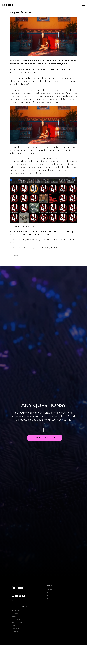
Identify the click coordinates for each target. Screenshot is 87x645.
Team (47, 344)
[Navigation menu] (83, 5)
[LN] (16, 347)
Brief (47, 347)
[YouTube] (23, 347)
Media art (15, 377)
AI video (14, 368)
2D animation (16, 371)
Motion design (16, 380)
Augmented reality (17, 374)
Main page (49, 341)
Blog (47, 353)
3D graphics (15, 362)
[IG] (13, 347)
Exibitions (15, 383)
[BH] (20, 347)
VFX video (15, 365)
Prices (47, 350)
